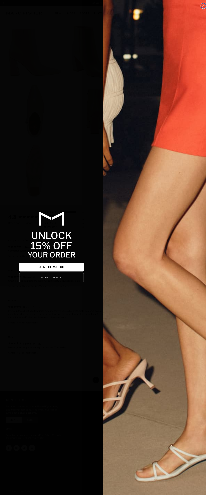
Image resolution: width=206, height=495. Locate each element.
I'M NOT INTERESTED (51, 277)
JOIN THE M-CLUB (51, 267)
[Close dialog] (203, 5)
